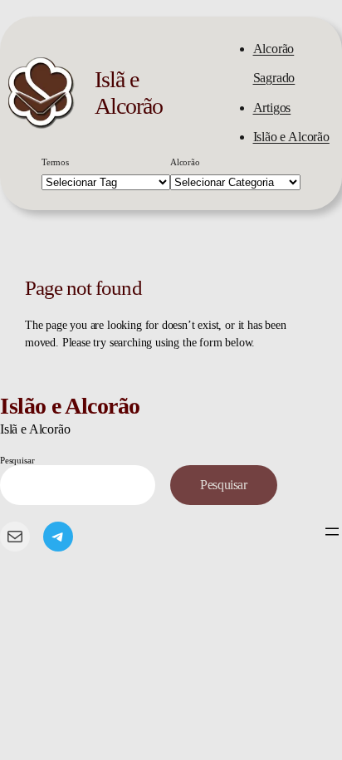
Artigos (272, 108)
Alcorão (185, 162)
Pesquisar (17, 460)
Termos (55, 162)
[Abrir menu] (332, 532)
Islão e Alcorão (291, 137)
